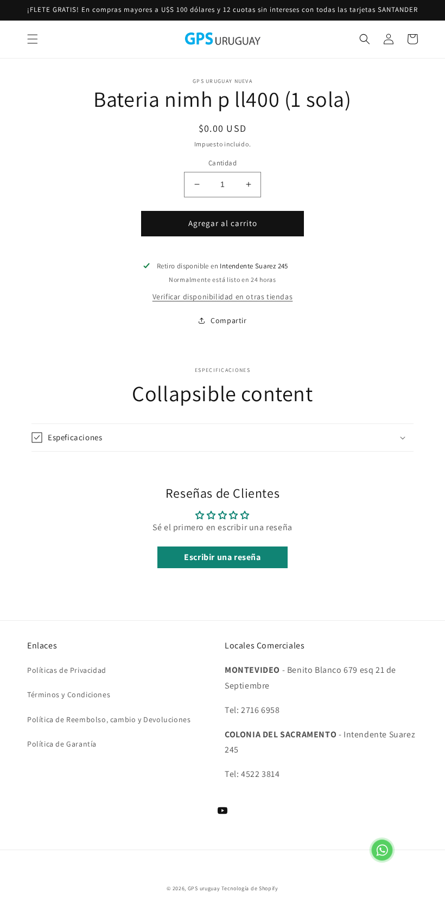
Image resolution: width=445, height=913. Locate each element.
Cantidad (222, 163)
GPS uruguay (204, 888)
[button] (32, 39)
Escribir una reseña (222, 557)
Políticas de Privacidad (66, 670)
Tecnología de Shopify (249, 888)
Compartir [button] (228, 320)
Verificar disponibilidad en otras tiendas (222, 296)
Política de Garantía (62, 744)
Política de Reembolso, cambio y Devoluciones (108, 719)
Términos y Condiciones (68, 694)
